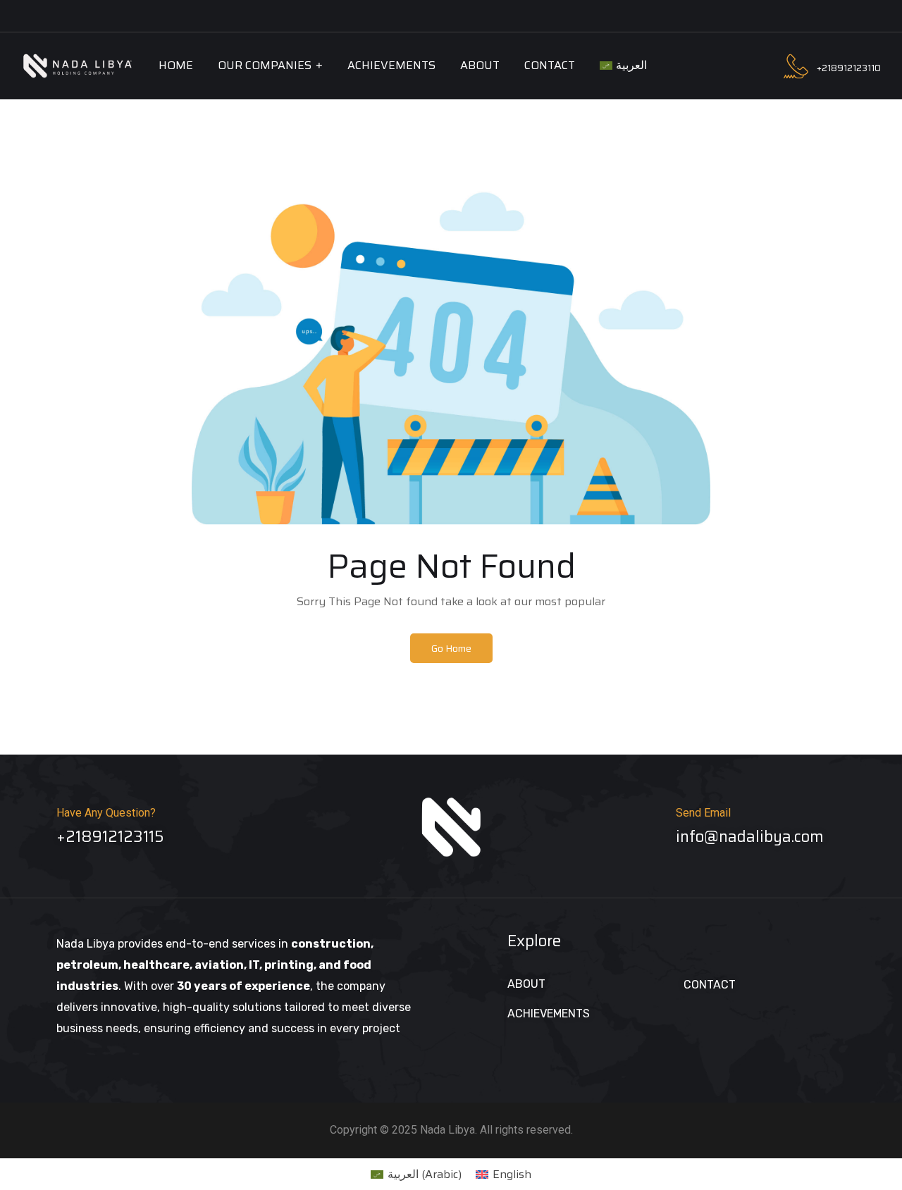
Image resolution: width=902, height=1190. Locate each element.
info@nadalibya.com (750, 836)
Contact (549, 65)
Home (176, 65)
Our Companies (264, 65)
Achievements (391, 65)
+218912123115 (110, 836)
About (480, 65)
